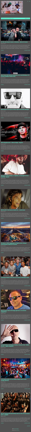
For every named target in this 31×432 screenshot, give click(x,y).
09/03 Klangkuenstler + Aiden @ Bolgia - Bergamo (12, 142)
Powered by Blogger (16, 428)
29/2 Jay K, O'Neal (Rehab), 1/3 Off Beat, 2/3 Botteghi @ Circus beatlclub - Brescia (15, 176)
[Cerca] (27, 1)
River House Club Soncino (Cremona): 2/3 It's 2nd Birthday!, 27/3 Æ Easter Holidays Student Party (15, 75)
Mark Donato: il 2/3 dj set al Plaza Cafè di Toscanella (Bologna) (15, 109)
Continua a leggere (27, 50)
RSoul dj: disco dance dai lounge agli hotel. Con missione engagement (13, 311)
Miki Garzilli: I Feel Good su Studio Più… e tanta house (13, 210)
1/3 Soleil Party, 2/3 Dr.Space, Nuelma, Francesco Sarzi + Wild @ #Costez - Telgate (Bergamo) (15, 345)
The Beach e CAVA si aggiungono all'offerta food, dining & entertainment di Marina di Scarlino (14, 243)
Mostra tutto (27, 18)
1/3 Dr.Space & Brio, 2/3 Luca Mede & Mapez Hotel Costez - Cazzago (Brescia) (14, 380)
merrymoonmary (17, 430)
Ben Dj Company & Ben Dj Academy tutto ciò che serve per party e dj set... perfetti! (15, 414)
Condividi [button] (2, 50)
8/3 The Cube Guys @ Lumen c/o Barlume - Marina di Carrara (14, 42)
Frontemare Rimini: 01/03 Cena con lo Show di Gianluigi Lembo (15, 277)
